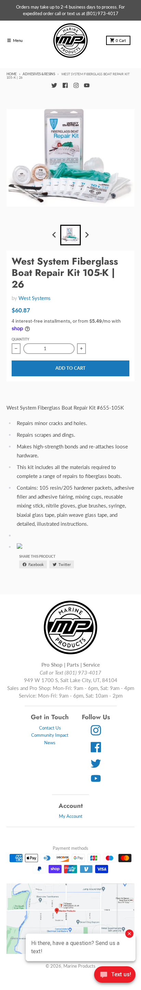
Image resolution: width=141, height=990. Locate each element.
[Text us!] (115, 975)
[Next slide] (86, 235)
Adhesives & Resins (39, 74)
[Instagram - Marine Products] (76, 85)
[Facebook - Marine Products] (65, 85)
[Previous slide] (54, 235)
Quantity (20, 339)
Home (12, 74)
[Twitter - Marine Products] (54, 85)
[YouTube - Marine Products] (87, 85)
